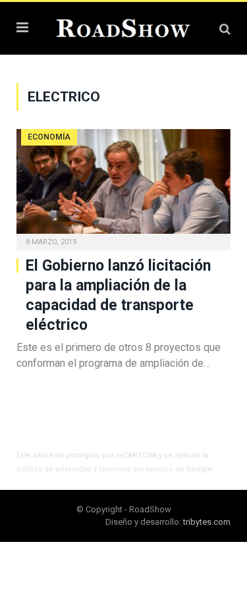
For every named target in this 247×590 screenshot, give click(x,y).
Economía (49, 137)
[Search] (225, 29)
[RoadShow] (123, 27)
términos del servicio (136, 469)
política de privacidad (54, 469)
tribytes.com (207, 522)
